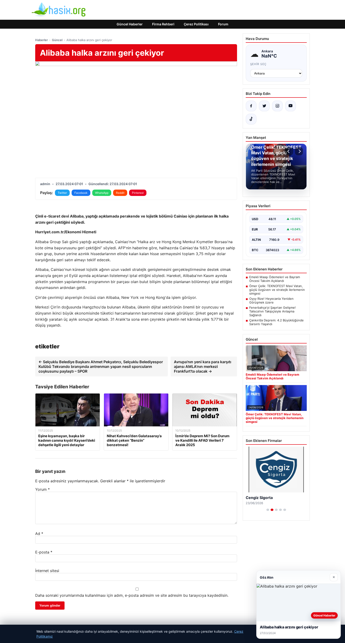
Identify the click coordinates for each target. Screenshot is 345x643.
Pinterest (138, 193)
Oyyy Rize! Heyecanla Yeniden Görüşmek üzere (271, 300)
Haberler (41, 40)
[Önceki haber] (289, 151)
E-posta (43, 552)
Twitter (62, 193)
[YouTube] (290, 106)
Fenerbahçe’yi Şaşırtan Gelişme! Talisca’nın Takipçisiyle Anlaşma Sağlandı (272, 311)
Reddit (120, 193)
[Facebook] (251, 106)
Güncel (57, 40)
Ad (39, 533)
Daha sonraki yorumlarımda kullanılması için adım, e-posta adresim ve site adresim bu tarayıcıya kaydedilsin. (131, 595)
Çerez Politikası (196, 24)
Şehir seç (258, 64)
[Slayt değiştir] (267, 510)
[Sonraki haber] (299, 151)
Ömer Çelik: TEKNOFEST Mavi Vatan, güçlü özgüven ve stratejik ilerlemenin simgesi (277, 289)
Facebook (81, 193)
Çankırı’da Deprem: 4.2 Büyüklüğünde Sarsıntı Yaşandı (276, 322)
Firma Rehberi (163, 24)
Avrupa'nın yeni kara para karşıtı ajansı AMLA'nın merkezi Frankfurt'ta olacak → (202, 366)
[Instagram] (277, 106)
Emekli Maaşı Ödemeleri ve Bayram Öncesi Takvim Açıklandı (274, 279)
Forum (223, 24)
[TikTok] (251, 119)
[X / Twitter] (264, 106)
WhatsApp (101, 193)
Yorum (42, 489)
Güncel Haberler (130, 24)
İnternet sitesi (47, 570)
